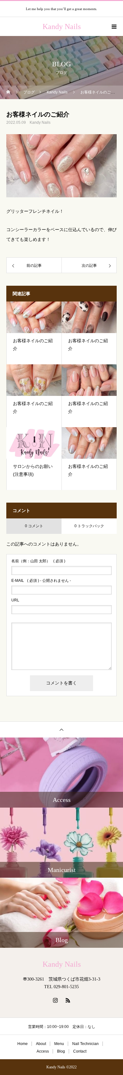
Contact (79, 1051)
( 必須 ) (38, 561)
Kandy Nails (40, 122)
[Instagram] (55, 1000)
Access (43, 1051)
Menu (59, 1044)
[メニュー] (113, 26)
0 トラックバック (89, 526)
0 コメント (34, 526)
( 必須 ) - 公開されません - (41, 580)
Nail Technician (85, 1044)
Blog (61, 1051)
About (41, 1044)
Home (22, 1044)
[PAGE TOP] (61, 729)
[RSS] (68, 1000)
